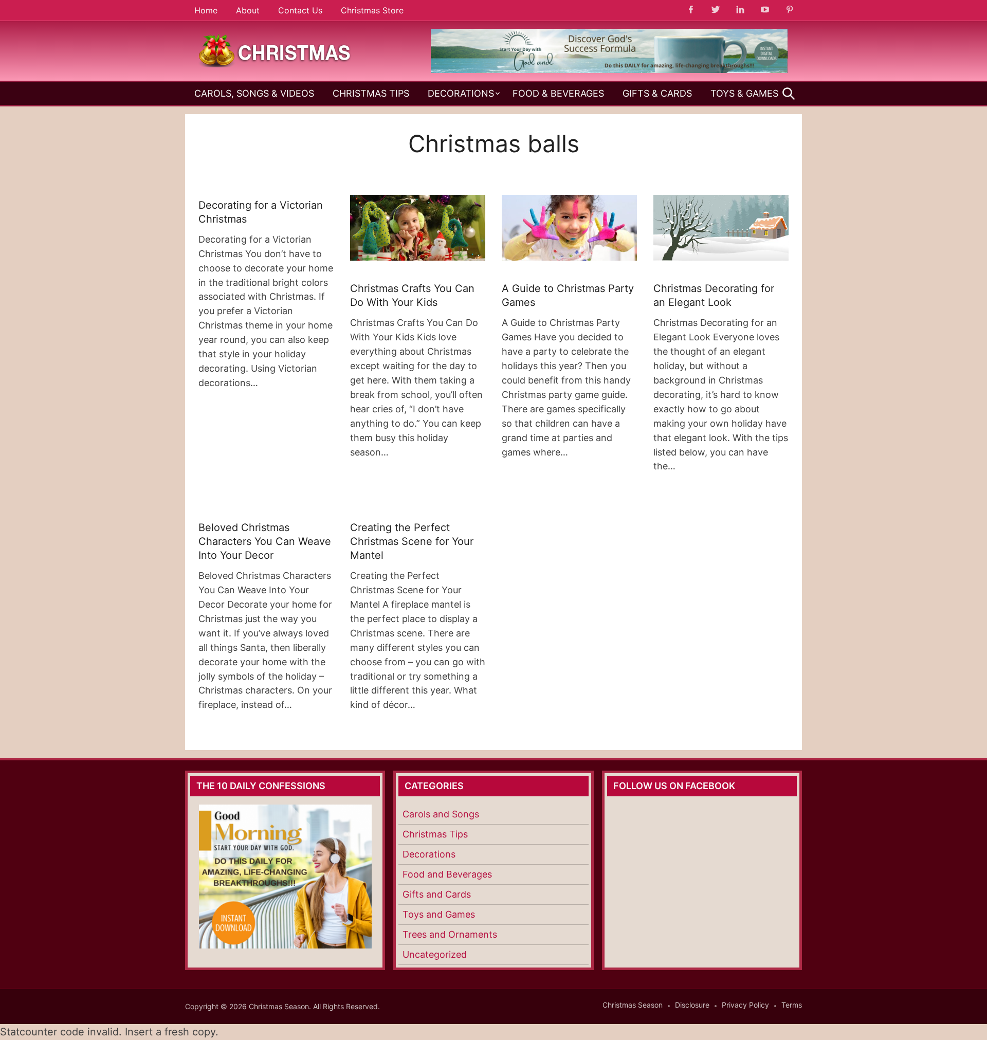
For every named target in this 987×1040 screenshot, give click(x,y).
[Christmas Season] (275, 50)
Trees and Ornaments (450, 934)
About (248, 10)
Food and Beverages (447, 874)
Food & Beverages (558, 93)
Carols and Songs (441, 814)
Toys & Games (744, 93)
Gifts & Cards (657, 93)
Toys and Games (439, 914)
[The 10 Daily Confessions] (609, 70)
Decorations (461, 93)
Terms (791, 1004)
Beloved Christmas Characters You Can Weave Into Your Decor (264, 541)
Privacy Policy (745, 1004)
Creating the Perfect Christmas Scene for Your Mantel (411, 541)
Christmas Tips (371, 93)
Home (205, 10)
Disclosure (692, 1004)
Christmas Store (372, 10)
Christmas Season (632, 1004)
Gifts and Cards (437, 894)
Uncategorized (435, 954)
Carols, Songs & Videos (254, 93)
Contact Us (300, 10)
